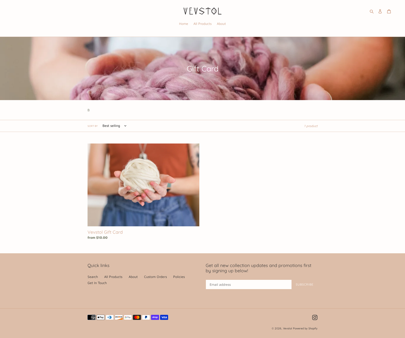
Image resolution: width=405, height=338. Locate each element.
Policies (179, 277)
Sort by (93, 125)
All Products (113, 277)
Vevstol (287, 328)
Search (93, 277)
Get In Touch (97, 283)
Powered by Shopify (305, 328)
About (133, 277)
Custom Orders (155, 277)
